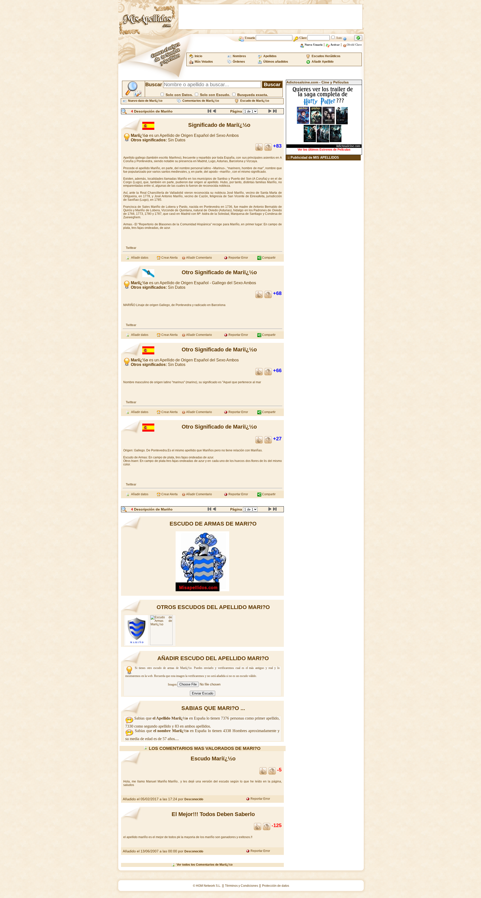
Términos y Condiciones (241, 885)
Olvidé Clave (354, 44)
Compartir (268, 257)
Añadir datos (139, 257)
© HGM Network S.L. (207, 885)
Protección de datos (275, 885)
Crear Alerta (169, 257)
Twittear (131, 248)
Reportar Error (238, 257)
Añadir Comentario (199, 257)
